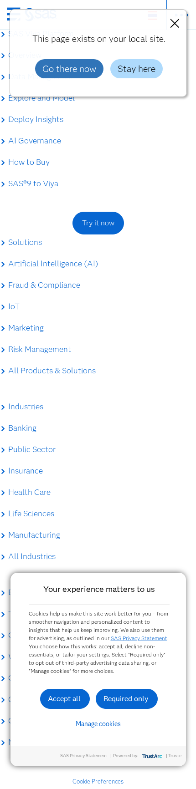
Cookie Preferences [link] (98, 781)
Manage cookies (98, 724)
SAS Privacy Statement (139, 638)
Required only (126, 698)
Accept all (64, 698)
